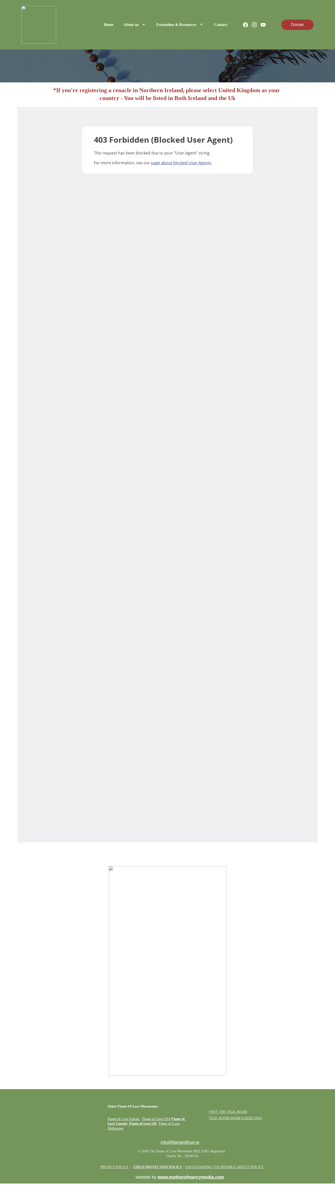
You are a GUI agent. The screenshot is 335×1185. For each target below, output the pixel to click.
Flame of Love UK (143, 1123)
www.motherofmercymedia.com (191, 1177)
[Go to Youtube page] (263, 24)
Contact (220, 25)
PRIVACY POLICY (115, 1167)
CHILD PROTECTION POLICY (157, 1167)
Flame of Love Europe (123, 1119)
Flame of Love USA (156, 1119)
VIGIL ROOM (219, 1118)
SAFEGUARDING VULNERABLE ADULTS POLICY (224, 1167)
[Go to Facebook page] (247, 24)
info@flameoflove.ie (180, 1142)
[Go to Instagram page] (256, 24)
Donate (297, 25)
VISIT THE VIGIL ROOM (228, 1112)
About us (131, 25)
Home (109, 25)
